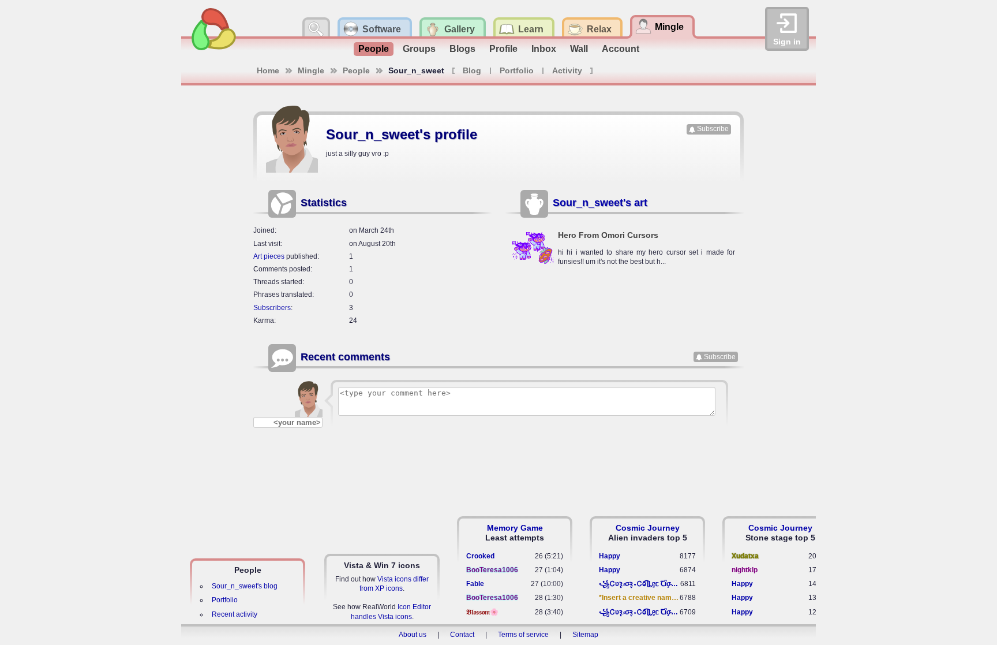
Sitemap (585, 635)
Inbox (543, 49)
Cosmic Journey (648, 527)
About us (412, 635)
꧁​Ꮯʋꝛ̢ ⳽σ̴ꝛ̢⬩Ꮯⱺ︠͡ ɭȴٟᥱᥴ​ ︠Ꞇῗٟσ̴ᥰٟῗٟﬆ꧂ (639, 584)
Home (268, 70)
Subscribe (713, 129)
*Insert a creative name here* (639, 598)
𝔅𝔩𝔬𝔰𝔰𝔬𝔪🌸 (482, 612)
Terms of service (523, 635)
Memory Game (515, 527)
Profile (503, 49)
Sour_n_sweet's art (600, 202)
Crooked (480, 556)
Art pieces (268, 256)
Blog (472, 70)
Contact (462, 635)
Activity (567, 70)
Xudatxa (745, 556)
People (373, 49)
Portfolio (517, 70)
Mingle (311, 70)
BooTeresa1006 (492, 570)
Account (620, 49)
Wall (579, 49)
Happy (609, 556)
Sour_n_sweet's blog (245, 586)
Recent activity (234, 614)
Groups (419, 49)
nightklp (745, 570)
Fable (475, 584)
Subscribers (272, 308)
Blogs (462, 49)
